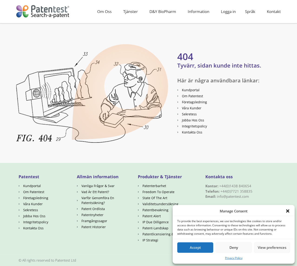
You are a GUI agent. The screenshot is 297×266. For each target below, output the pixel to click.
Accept (195, 247)
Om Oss (104, 11)
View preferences (272, 247)
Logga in (228, 11)
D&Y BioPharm (162, 11)
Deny (233, 247)
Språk (250, 11)
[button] (287, 211)
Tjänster (130, 11)
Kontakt (274, 11)
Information (198, 11)
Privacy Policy (233, 258)
